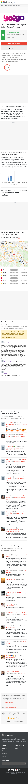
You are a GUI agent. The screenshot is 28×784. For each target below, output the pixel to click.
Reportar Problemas (14, 43)
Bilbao (20, 239)
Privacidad (4, 753)
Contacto (4, 756)
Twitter (16, 748)
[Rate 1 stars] (8, 718)
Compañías (8, 5)
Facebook (17, 751)
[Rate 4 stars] (16, 718)
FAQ (3, 751)
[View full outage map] (14, 254)
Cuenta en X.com (9, 702)
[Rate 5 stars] (19, 718)
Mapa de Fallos (15, 48)
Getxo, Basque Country (12, 449)
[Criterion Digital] (14, 770)
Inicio (2, 5)
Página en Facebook (10, 705)
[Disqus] (14, 358)
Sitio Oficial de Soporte (10, 707)
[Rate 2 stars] (11, 718)
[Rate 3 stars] (14, 718)
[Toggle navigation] (26, 2)
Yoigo (14, 5)
